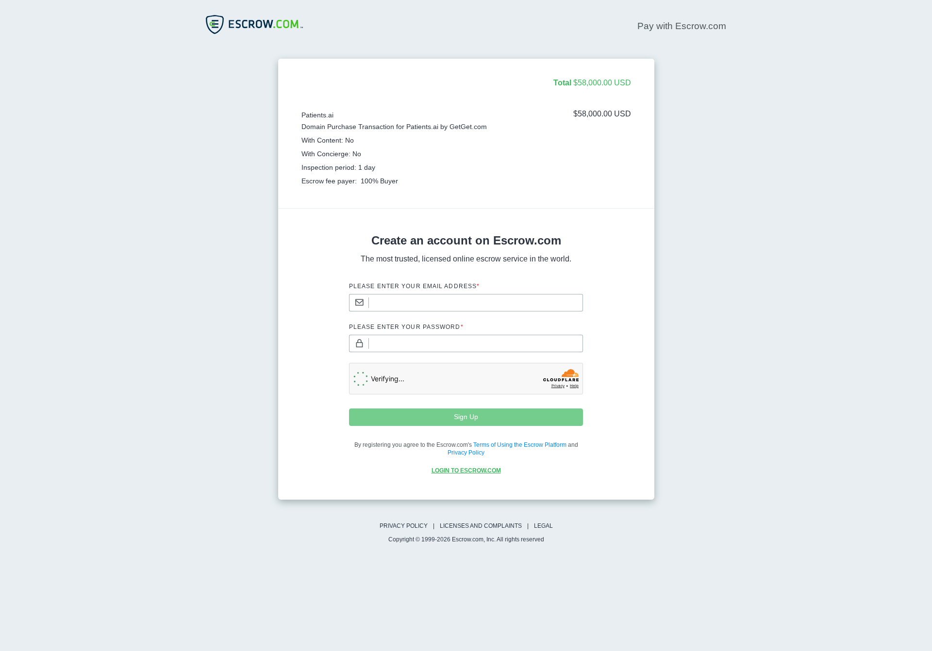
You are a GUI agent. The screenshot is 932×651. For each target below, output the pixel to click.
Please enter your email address (414, 286)
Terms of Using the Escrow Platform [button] (519, 444)
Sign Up (466, 417)
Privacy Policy (404, 525)
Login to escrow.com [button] (466, 470)
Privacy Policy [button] (466, 452)
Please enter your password (406, 327)
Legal (543, 525)
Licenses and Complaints (481, 525)
